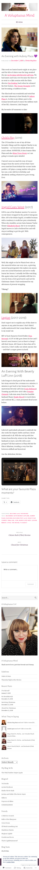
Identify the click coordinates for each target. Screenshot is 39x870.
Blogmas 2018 (15, 513)
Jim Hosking (13, 83)
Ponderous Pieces (8, 837)
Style (9, 522)
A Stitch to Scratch (8, 816)
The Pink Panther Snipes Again (12, 773)
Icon (16, 520)
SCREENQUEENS (7, 805)
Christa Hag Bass (30, 61)
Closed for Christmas (9, 708)
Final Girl (11, 520)
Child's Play (32, 518)
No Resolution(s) (7, 696)
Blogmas (9, 518)
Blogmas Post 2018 (20, 518)
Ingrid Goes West (13, 207)
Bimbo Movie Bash (8, 791)
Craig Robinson (30, 389)
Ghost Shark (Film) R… (14, 746)
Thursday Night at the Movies (11, 680)
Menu (20, 22)
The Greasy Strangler (22, 86)
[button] (15, 477)
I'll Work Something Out (10, 826)
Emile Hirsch (19, 397)
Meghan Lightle (7, 834)
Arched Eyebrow (7, 787)
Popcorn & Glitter (7, 801)
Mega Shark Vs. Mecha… (14, 734)
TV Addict (23, 522)
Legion (6, 317)
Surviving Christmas (8, 702)
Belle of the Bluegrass (9, 819)
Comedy (4, 520)
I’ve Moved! (5, 691)
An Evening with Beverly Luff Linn (20, 75)
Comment (30, 584)
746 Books (5, 783)
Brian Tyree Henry (20, 153)
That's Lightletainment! (10, 841)
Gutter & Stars (6, 676)
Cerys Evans (6, 823)
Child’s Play (8, 137)
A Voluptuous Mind (19, 15)
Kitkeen (4, 798)
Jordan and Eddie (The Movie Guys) (14, 794)
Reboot (4, 522)
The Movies (24, 513)
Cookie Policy (10, 862)
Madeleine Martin (8, 830)
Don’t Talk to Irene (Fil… (27, 722)
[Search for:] (20, 598)
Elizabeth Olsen (13, 226)
